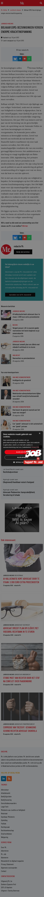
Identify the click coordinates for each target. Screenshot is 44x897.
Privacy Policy (36, 447)
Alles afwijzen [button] (22, 457)
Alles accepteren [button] (22, 452)
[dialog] (22, 448)
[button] (22, 462)
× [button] (39, 433)
